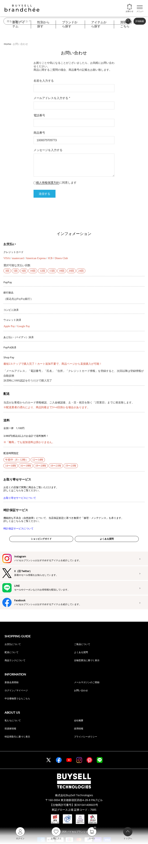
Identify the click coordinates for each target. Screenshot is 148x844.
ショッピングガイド (41, 538)
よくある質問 (107, 538)
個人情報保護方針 (47, 182)
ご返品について (82, 644)
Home (7, 44)
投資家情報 (10, 728)
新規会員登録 (11, 682)
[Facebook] (59, 760)
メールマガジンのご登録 (86, 682)
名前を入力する (44, 80)
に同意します (56, 182)
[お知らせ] (129, 7)
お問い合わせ (81, 690)
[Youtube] (69, 760)
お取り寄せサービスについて (19, 497)
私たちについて (13, 720)
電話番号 (39, 115)
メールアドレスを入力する (52, 98)
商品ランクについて (15, 660)
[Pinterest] (89, 760)
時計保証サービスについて (18, 528)
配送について (11, 652)
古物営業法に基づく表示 (86, 660)
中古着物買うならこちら (17, 698)
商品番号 (39, 132)
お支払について (13, 644)
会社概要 (78, 720)
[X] (48, 760)
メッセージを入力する (48, 150)
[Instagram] (79, 760)
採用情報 (78, 728)
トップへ (128, 838)
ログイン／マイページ (16, 690)
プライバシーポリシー (85, 736)
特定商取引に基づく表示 (17, 736)
